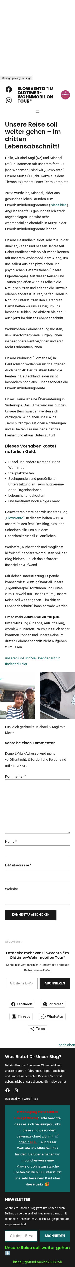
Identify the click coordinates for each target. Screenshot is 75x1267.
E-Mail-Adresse (18, 865)
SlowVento (14, 518)
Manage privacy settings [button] (16, 78)
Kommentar (15, 776)
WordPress (31, 1098)
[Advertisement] (37, 37)
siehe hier (58, 205)
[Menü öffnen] (37, 111)
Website (11, 889)
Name (11, 841)
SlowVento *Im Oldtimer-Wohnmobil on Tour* (36, 95)
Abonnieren (55, 983)
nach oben (67, 1045)
